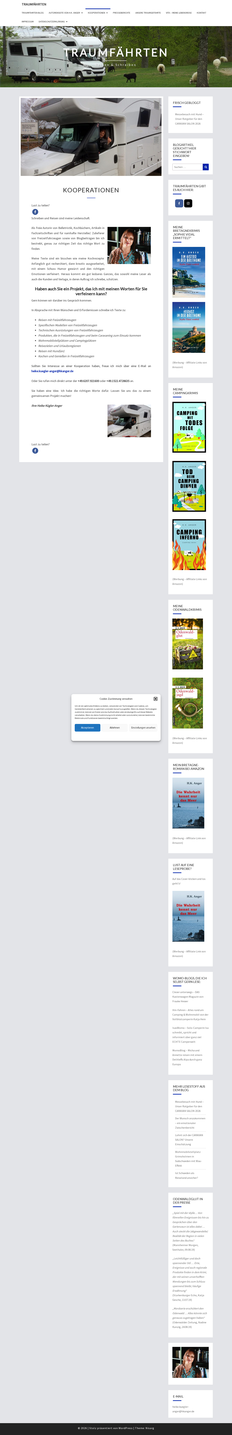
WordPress (126, 1428)
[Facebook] (179, 203)
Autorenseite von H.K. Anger (64, 12)
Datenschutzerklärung (94, 736)
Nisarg (150, 1428)
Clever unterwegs (182, 992)
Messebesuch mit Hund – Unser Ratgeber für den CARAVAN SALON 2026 (189, 119)
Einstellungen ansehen (143, 727)
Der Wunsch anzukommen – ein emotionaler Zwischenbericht (190, 1123)
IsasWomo (178, 1027)
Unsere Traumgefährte (148, 12)
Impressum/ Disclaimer (137, 736)
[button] (155, 699)
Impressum (28, 21)
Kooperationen (96, 12)
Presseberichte (121, 12)
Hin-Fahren (178, 1010)
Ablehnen (115, 727)
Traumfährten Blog (33, 12)
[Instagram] (188, 203)
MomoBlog (178, 1050)
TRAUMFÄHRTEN (34, 4)
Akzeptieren (87, 727)
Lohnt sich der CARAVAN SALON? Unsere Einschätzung (189, 1139)
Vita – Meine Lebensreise (179, 12)
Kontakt (201, 12)
